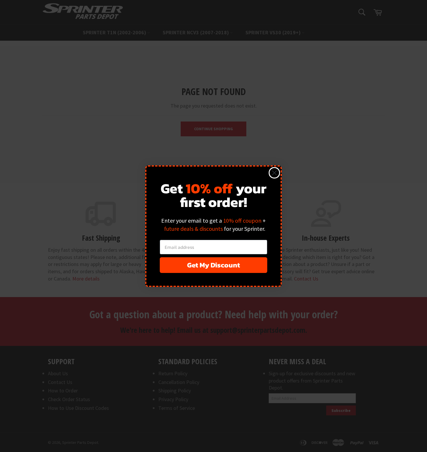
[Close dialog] (274, 173)
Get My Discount (213, 265)
